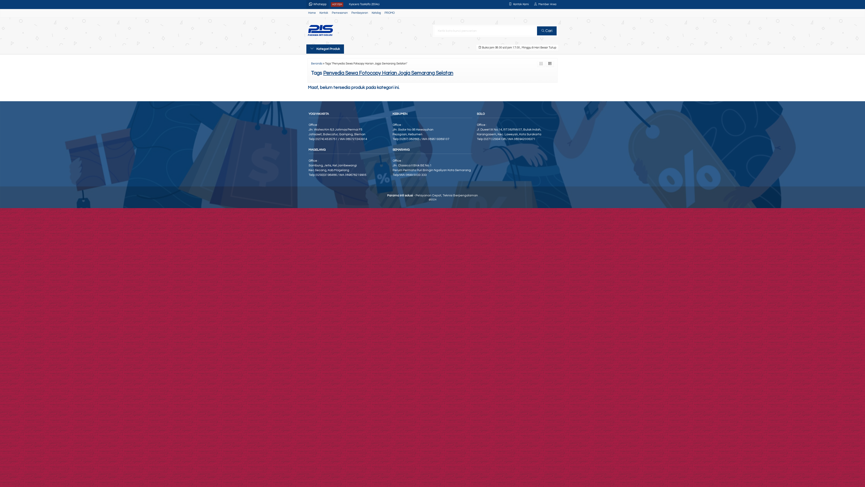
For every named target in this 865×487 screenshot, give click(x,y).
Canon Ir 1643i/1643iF (363, 4)
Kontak (323, 12)
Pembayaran (359, 12)
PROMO (390, 12)
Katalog (376, 12)
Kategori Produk (328, 49)
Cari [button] (548, 31)
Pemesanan (340, 12)
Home (312, 12)
